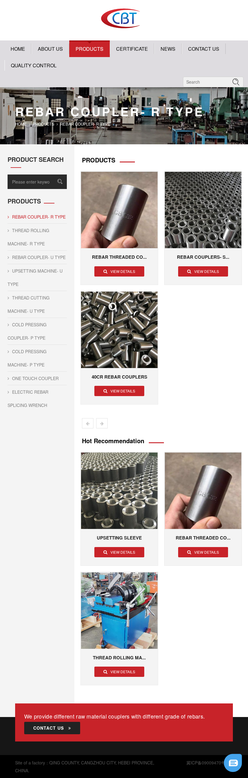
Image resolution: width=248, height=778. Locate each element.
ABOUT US (50, 48)
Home (18, 48)
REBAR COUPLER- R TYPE (39, 217)
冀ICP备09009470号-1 (207, 763)
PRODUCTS (89, 48)
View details (122, 271)
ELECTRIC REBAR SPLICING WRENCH (28, 398)
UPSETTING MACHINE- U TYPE (35, 277)
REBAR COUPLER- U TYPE (39, 257)
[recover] (233, 762)
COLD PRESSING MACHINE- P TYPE (27, 358)
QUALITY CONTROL (34, 65)
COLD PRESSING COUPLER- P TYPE (27, 331)
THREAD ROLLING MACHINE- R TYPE (28, 237)
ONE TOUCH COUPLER (35, 378)
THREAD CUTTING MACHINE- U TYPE (29, 304)
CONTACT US (203, 48)
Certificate (132, 48)
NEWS (168, 48)
